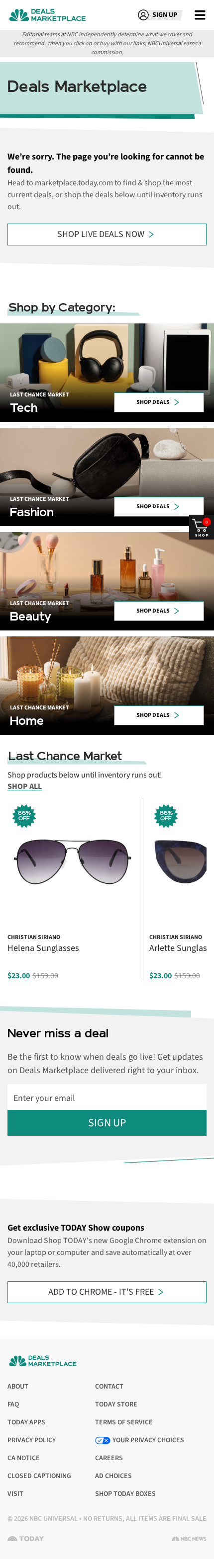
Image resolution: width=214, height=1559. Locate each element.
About (17, 1387)
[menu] (200, 14)
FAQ (13, 1404)
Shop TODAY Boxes (125, 1494)
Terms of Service (124, 1422)
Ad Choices (113, 1476)
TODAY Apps (26, 1422)
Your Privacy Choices (148, 1440)
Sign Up (107, 1123)
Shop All (24, 786)
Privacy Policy (31, 1440)
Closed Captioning (39, 1476)
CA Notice (23, 1458)
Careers (109, 1458)
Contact (109, 1387)
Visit (17, 1494)
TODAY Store (116, 1405)
